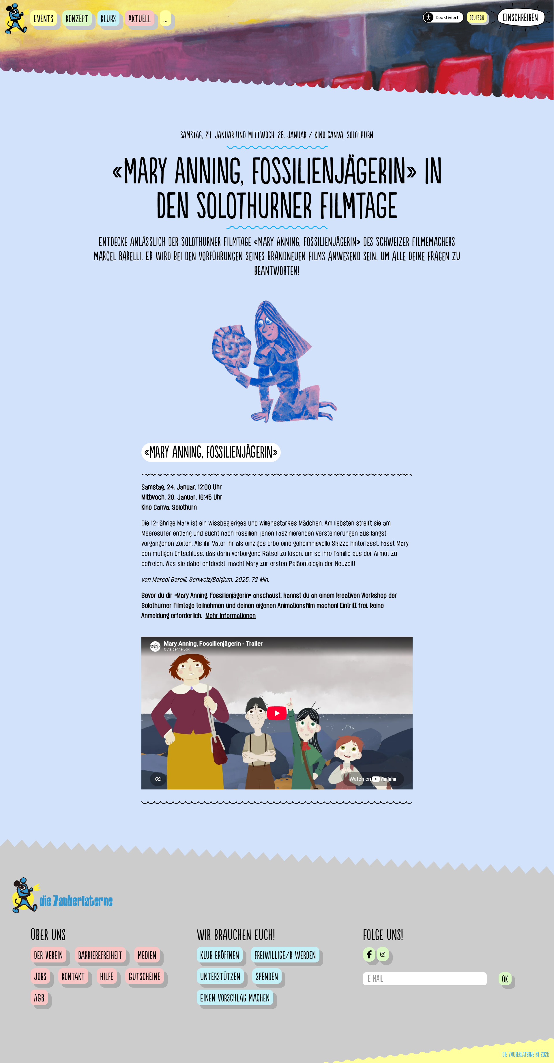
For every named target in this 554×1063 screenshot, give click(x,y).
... (165, 19)
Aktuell (139, 19)
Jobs (40, 977)
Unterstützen (220, 977)
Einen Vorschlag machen (235, 998)
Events (43, 19)
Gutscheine (144, 977)
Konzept (77, 19)
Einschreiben (520, 17)
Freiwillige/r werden (285, 955)
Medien (147, 955)
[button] (477, 17)
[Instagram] (383, 954)
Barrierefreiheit (100, 955)
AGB (39, 998)
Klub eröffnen (219, 955)
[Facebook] (369, 954)
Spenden (267, 977)
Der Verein (48, 955)
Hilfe (106, 977)
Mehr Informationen (230, 615)
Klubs (108, 19)
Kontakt (73, 977)
